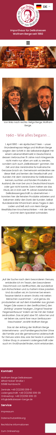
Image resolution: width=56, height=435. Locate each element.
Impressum (7, 411)
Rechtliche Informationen (15, 424)
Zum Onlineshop (10, 431)
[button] (28, 43)
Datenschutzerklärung (13, 418)
